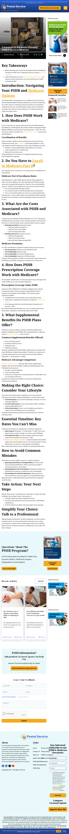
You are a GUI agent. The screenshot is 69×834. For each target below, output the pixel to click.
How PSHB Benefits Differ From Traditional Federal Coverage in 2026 (62, 108)
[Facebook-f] (34, 54)
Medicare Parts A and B (30, 132)
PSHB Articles (37, 765)
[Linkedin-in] (37, 54)
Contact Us (36, 751)
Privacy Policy (45, 751)
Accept (58, 831)
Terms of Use (45, 748)
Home (35, 748)
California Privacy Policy (48, 758)
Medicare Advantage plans (10, 364)
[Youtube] (42, 54)
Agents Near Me (38, 758)
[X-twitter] (39, 54)
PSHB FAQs (36, 768)
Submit (24, 721)
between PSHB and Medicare (32, 77)
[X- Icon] (9, 766)
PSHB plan (21, 143)
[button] (65, 8)
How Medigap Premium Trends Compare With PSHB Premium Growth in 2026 (62, 115)
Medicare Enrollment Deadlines (15, 440)
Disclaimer (44, 761)
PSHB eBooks (37, 761)
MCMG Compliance (47, 755)
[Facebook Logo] (3, 766)
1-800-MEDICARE (61, 827)
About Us (36, 755)
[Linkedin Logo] (6, 766)
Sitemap (43, 765)
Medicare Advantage (13, 334)
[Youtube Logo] (13, 766)
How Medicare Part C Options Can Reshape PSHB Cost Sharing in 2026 (61, 100)
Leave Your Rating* (9, 697)
